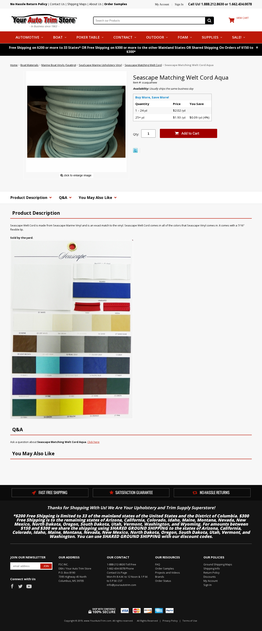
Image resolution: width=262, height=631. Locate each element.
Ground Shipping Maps (217, 564)
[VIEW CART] (231, 21)
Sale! (236, 37)
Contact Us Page (117, 572)
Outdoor (155, 37)
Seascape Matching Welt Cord (143, 65)
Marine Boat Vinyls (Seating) (58, 65)
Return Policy (211, 572)
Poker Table (88, 37)
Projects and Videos (167, 572)
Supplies (210, 37)
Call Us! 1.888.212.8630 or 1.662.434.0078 (220, 4)
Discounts (209, 577)
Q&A (63, 197)
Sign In (179, 4)
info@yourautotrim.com (121, 585)
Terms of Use (189, 620)
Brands (159, 577)
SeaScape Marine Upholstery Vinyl (100, 65)
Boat (58, 37)
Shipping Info (211, 568)
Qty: (136, 134)
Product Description (29, 197)
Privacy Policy (170, 620)
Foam (183, 37)
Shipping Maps (77, 4)
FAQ (157, 564)
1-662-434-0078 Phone (120, 568)
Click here (93, 442)
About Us (95, 4)
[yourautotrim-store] (44, 20)
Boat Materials (29, 65)
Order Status (163, 581)
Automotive (27, 37)
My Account (162, 4)
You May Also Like (96, 197)
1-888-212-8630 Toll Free (121, 564)
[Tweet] (135, 152)
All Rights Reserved (147, 620)
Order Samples (164, 568)
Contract (122, 37)
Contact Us (57, 4)
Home (14, 65)
